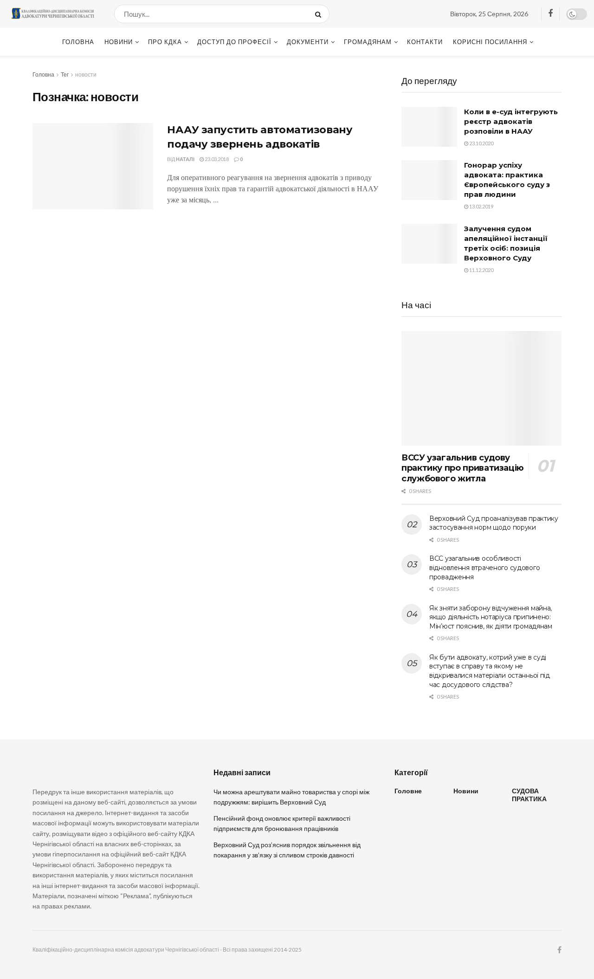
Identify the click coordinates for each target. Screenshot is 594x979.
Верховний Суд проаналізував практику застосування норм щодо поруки (493, 523)
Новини (118, 41)
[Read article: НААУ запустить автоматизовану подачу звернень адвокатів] (92, 166)
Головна (78, 41)
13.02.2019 (480, 206)
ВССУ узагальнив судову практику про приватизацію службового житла (462, 468)
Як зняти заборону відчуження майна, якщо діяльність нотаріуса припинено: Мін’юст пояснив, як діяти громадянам (490, 617)
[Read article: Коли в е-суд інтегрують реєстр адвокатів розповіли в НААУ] (429, 127)
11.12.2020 (480, 270)
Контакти (425, 41)
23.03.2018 (216, 159)
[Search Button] (319, 14)
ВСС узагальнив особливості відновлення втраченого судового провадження (484, 567)
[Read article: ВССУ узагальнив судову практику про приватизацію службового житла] (481, 388)
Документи (308, 41)
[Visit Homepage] (52, 14)
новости (86, 74)
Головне (408, 791)
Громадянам (368, 41)
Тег (65, 74)
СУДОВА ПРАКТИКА (529, 795)
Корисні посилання (490, 41)
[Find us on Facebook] (550, 13)
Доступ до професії (234, 41)
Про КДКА (165, 41)
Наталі (185, 159)
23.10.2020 (480, 143)
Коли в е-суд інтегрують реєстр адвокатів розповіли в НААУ (511, 121)
